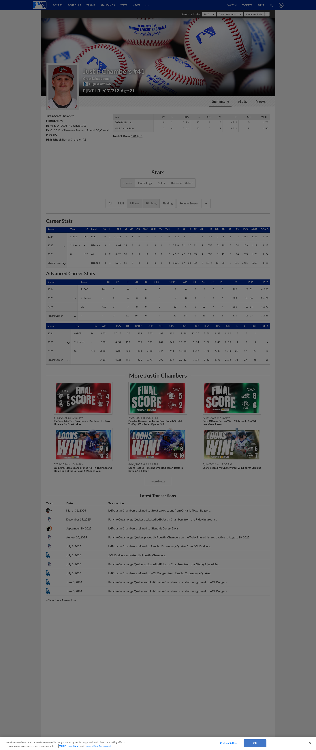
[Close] (310, 743)
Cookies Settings (229, 743)
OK (255, 743)
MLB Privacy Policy (69, 746)
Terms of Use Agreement (97, 746)
